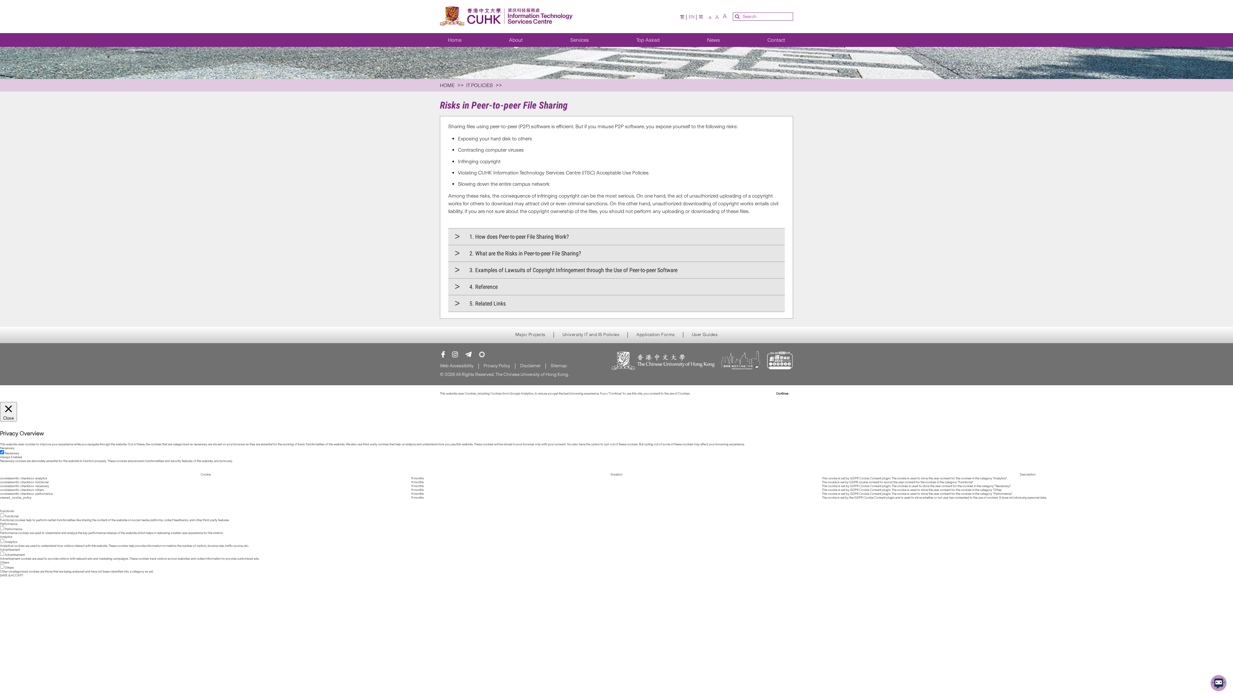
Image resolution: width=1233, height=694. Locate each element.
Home (454, 40)
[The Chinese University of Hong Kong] (663, 361)
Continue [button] (782, 394)
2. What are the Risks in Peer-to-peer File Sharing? (525, 253)
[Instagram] (455, 354)
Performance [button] (8, 524)
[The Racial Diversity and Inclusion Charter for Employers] (740, 361)
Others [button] (4, 563)
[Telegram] (468, 354)
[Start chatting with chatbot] (1219, 683)
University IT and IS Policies (591, 334)
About (516, 40)
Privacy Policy (497, 366)
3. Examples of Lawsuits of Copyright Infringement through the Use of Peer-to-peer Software (573, 270)
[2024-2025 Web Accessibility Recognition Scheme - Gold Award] (779, 361)
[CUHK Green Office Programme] (482, 354)
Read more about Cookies (709, 394)
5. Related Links (487, 303)
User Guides (705, 334)
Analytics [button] (6, 537)
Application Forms (655, 334)
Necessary (12, 453)
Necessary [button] (7, 448)
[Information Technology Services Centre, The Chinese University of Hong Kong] (508, 16)
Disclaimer (530, 366)
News (713, 40)
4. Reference (483, 286)
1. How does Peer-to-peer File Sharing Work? (519, 236)
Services (579, 40)
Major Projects (530, 334)
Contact (776, 40)
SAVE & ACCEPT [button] (11, 575)
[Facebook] (443, 354)
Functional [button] (7, 511)
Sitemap (559, 366)
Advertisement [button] (10, 550)
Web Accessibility (457, 366)
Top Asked (648, 40)
